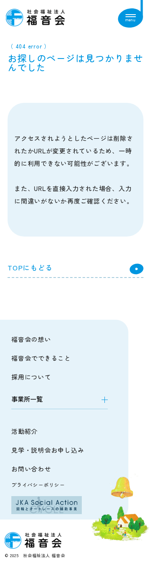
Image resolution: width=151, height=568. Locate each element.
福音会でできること (41, 358)
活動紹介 (24, 431)
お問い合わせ (31, 468)
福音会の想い (31, 339)
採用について (31, 376)
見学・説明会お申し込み (47, 450)
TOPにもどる (30, 267)
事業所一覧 (27, 399)
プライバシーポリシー (38, 484)
